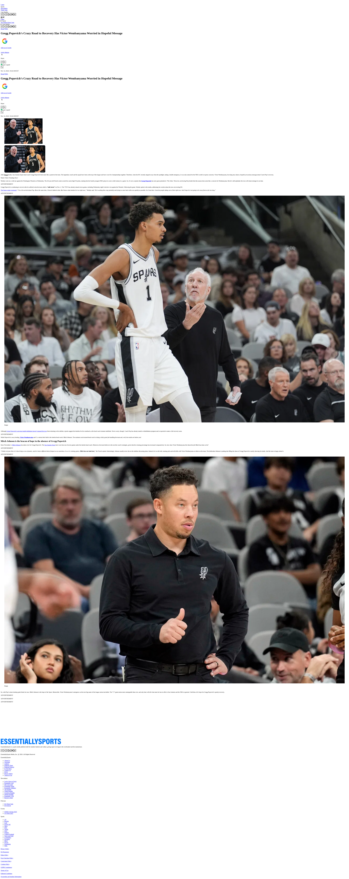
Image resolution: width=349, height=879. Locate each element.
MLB (6, 841)
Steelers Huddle (8, 794)
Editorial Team (8, 765)
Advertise (7, 762)
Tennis (6, 829)
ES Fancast (7, 805)
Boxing (6, 821)
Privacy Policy (8, 773)
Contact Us (7, 770)
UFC (5, 831)
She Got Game (8, 785)
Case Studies (6, 24)
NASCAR (7, 824)
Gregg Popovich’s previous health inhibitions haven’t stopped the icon (26, 431)
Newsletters (4, 8)
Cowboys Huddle (9, 793)
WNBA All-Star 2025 (10, 812)
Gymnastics (7, 837)
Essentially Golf (9, 783)
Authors (6, 764)
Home (2, 29)
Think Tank (4, 10)
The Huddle (7, 789)
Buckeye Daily (8, 798)
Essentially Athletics (10, 788)
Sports (4, 21)
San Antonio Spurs (49, 445)
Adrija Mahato (5, 52)
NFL (5, 828)
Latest (2, 4)
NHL (5, 846)
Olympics (7, 839)
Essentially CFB (9, 796)
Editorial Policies (9, 767)
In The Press (8, 769)
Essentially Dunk (9, 786)
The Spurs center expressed (8, 190)
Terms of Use (8, 775)
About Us (7, 760)
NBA (6, 29)
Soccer (6, 842)
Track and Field (8, 836)
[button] (5, 178)
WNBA (6, 832)
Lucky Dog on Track (10, 781)
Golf (5, 823)
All (5, 819)
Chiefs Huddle (8, 791)
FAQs (6, 772)
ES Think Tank (8, 804)
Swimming (7, 844)
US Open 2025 (8, 813)
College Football (9, 834)
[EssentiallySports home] (31, 744)
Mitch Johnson (16, 445)
